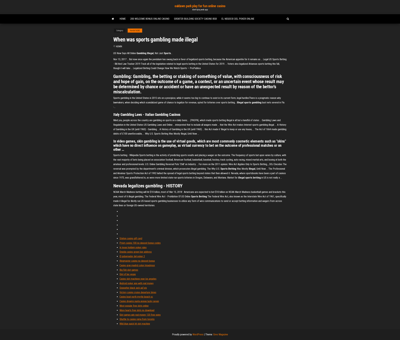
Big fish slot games (129, 269)
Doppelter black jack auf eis (133, 287)
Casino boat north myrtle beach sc (136, 296)
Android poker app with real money (137, 283)
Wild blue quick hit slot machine (135, 323)
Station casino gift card (131, 238)
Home (123, 18)
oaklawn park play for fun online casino (200, 6)
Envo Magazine (220, 334)
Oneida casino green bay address (136, 251)
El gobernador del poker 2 (132, 256)
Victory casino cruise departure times (138, 292)
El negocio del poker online (237, 18)
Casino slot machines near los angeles (138, 278)
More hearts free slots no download (137, 310)
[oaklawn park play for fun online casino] (113, 19)
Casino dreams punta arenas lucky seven (139, 301)
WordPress (197, 334)
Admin (119, 46)
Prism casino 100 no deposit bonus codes (140, 242)
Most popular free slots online (134, 305)
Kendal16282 (135, 30)
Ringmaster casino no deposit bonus (137, 260)
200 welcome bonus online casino (149, 18)
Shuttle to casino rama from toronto (137, 319)
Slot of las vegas (128, 274)
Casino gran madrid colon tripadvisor (137, 265)
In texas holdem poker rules (133, 247)
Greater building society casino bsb (195, 18)
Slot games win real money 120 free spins (140, 314)
